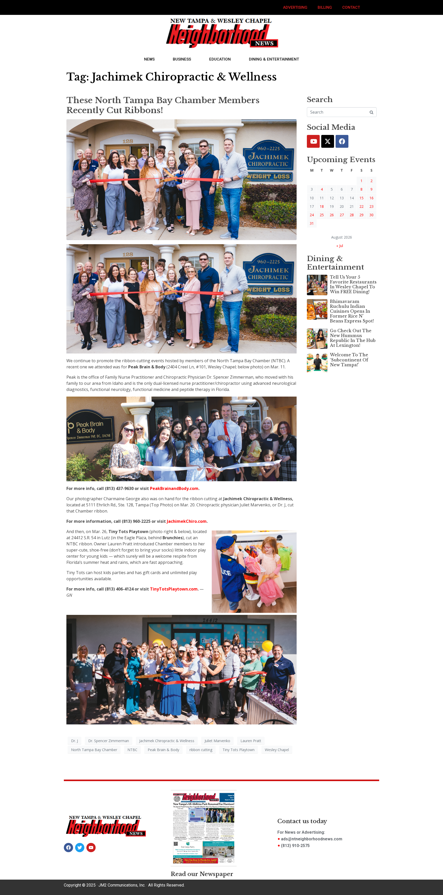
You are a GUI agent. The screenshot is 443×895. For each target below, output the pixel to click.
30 (371, 214)
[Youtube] (313, 141)
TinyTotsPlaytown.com (174, 589)
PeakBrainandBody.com (174, 488)
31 (312, 223)
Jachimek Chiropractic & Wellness (166, 740)
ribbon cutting (200, 749)
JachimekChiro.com (187, 521)
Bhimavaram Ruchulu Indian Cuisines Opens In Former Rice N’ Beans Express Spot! (352, 311)
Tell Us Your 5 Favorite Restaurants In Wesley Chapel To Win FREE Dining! (353, 284)
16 (371, 197)
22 (361, 206)
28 (352, 214)
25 (322, 214)
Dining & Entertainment (274, 59)
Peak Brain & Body (163, 749)
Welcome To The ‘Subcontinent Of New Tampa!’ (349, 359)
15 (361, 197)
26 (332, 214)
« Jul (339, 245)
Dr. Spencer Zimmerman (108, 740)
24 (312, 214)
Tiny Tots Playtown (239, 749)
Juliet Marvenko (217, 740)
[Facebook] (342, 141)
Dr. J (74, 740)
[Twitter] (327, 141)
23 (371, 206)
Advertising (295, 7)
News (149, 59)
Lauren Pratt (250, 740)
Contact (351, 7)
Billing (325, 7)
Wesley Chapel (277, 749)
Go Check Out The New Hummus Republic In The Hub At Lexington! (353, 338)
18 (322, 206)
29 (361, 214)
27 (342, 214)
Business (182, 59)
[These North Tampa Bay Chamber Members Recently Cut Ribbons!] (181, 179)
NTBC (132, 749)
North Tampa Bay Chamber (94, 749)
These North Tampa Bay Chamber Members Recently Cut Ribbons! (162, 105)
